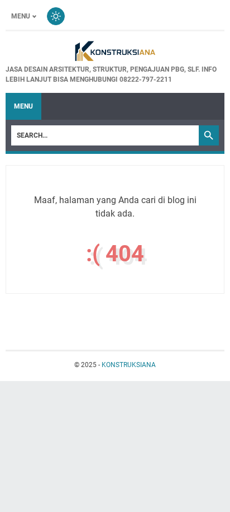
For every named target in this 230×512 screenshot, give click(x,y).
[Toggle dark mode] (56, 16)
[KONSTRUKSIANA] (115, 52)
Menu (20, 16)
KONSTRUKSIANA (129, 365)
